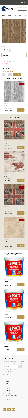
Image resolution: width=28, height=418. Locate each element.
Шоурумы (8, 388)
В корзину (17, 74)
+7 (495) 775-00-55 (10, 395)
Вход (22, 2)
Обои (15, 15)
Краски (7, 385)
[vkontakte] (9, 409)
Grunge (25, 15)
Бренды (7, 381)
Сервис (7, 379)
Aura (20, 15)
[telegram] (4, 409)
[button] (25, 2)
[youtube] (13, 409)
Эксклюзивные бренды (21, 7)
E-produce (10, 414)
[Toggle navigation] (2, 2)
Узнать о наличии (7, 71)
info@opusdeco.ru (10, 403)
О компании (9, 376)
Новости (8, 390)
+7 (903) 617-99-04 (10, 399)
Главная (3, 15)
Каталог (9, 15)
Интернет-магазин (22, 10)
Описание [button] (6, 55)
